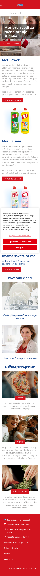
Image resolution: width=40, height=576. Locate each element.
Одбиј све (20, 248)
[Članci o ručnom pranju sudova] (20, 344)
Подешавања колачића (20, 236)
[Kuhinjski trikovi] (20, 488)
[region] (20, 230)
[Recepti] (20, 392)
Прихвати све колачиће (20, 242)
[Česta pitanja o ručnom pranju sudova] (20, 302)
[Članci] (20, 439)
